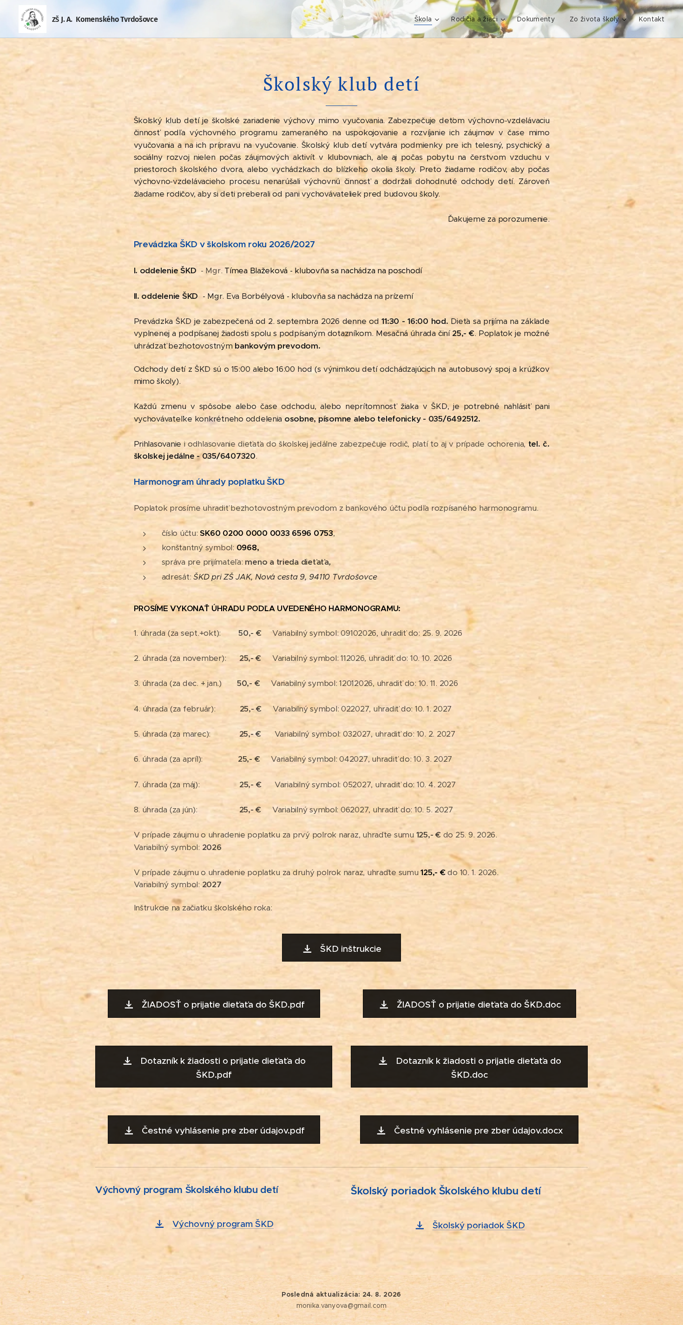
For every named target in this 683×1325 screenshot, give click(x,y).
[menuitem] (428, 19)
